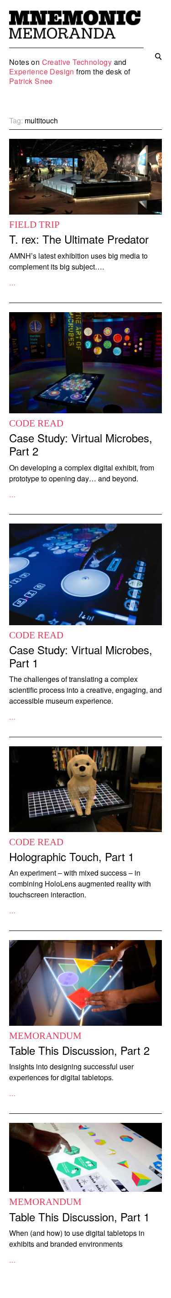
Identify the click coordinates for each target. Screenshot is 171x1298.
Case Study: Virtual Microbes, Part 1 (80, 656)
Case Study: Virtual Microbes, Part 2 (80, 444)
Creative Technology (77, 62)
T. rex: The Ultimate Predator (79, 239)
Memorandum (45, 1035)
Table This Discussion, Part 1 (79, 1217)
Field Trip (34, 224)
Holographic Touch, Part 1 (71, 856)
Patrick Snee (31, 81)
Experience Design (41, 71)
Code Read (36, 423)
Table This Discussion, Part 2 (79, 1050)
